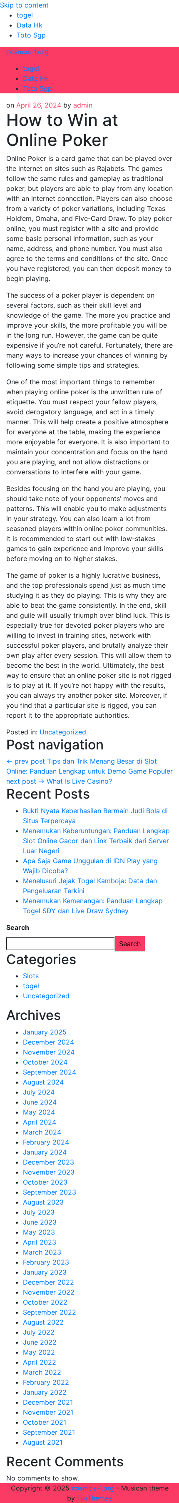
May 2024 (39, 1112)
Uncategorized (63, 732)
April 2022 (39, 1362)
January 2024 (45, 1152)
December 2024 (48, 1042)
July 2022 (39, 1332)
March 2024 (42, 1132)
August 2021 (42, 1442)
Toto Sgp (31, 35)
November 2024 (49, 1052)
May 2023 (39, 1232)
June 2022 (40, 1342)
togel (25, 15)
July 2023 (39, 1212)
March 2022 (42, 1372)
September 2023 (49, 1192)
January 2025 (45, 1032)
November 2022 (49, 1292)
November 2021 (48, 1412)
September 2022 (49, 1312)
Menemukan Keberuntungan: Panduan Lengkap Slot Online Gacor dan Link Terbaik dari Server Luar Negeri (96, 841)
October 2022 (45, 1302)
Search (17, 927)
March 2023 (42, 1252)
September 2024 (49, 1072)
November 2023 (49, 1172)
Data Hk (29, 25)
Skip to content (24, 5)
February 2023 (46, 1262)
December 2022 (48, 1282)
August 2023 (43, 1202)
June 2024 (40, 1102)
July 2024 (39, 1092)
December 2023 (48, 1162)
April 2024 (39, 1122)
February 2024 (46, 1142)
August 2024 (43, 1082)
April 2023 (39, 1242)
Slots (31, 976)
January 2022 (45, 1392)
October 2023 (45, 1182)
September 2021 (49, 1432)
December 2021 (48, 1402)
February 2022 (46, 1382)
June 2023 (40, 1222)
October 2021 (44, 1422)
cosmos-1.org (27, 52)
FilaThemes (94, 1498)
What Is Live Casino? (59, 781)
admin (82, 105)
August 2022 (43, 1322)
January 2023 (45, 1272)
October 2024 (45, 1062)
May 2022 (39, 1352)
